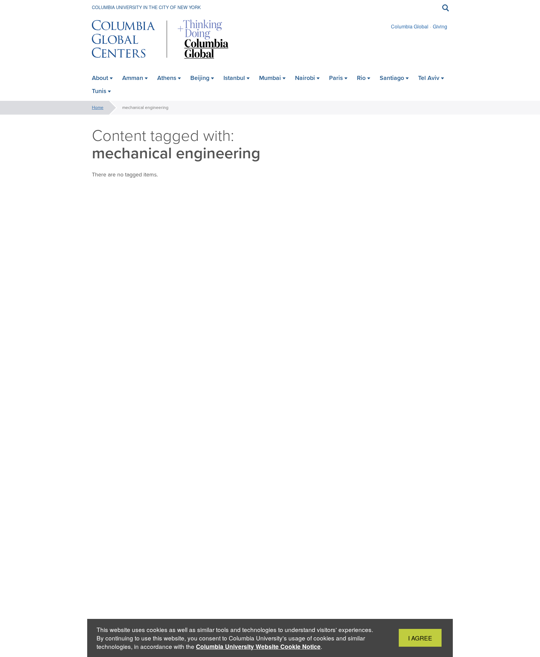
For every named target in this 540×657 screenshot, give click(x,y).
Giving (440, 26)
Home (97, 107)
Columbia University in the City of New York (146, 7)
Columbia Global (409, 26)
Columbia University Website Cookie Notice (258, 646)
